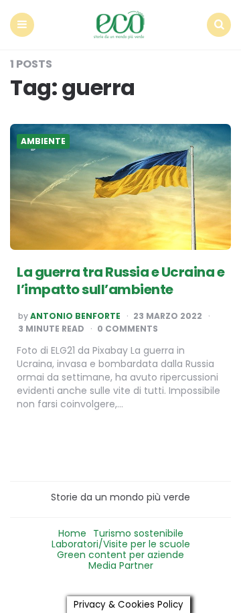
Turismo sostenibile (138, 533)
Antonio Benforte (75, 316)
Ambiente (43, 141)
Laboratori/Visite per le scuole (121, 544)
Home (72, 533)
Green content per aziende (120, 554)
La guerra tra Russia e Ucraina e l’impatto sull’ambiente (120, 281)
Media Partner (120, 565)
